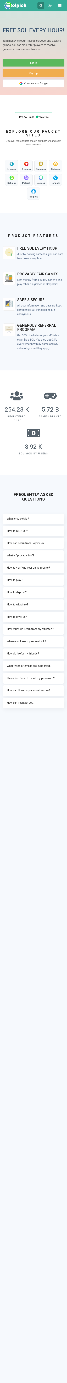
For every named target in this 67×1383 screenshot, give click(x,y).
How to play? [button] (15, 580)
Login (40, 5)
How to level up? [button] (17, 617)
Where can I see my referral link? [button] (26, 641)
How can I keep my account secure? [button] (28, 690)
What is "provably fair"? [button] (20, 556)
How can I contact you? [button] (21, 703)
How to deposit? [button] (17, 592)
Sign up (33, 73)
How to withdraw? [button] (17, 605)
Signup (50, 5)
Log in (33, 62)
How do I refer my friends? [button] (23, 654)
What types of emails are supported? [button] (29, 666)
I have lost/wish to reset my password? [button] (31, 678)
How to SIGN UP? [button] (17, 531)
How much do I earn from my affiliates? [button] (30, 629)
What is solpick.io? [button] (18, 519)
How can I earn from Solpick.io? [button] (25, 543)
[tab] (33, 519)
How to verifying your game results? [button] (28, 568)
